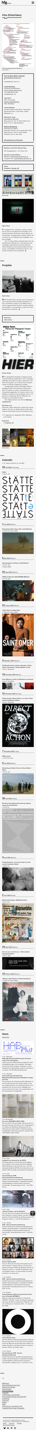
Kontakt (4, 1423)
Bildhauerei (5, 1383)
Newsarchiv (5, 1037)
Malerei (4, 1402)
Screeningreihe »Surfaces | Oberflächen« (15, 563)
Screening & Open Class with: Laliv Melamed (17, 529)
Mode (4, 1404)
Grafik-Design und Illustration (11, 1395)
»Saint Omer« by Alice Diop (11, 610)
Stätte (4, 472)
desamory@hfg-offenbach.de (13, 90)
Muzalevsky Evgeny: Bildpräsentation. (14, 900)
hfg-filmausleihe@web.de (11, 102)
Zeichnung (5, 1400)
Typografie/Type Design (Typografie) (13, 1408)
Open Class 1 (8, 319)
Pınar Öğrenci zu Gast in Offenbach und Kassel (17, 679)
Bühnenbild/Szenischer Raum (11, 1385)
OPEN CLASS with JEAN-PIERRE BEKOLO (15, 577)
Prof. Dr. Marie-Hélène (14, 76)
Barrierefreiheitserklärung (9, 1425)
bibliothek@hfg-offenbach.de (19, 156)
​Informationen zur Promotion (13, 140)
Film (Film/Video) (7, 1391)
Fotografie (5, 1393)
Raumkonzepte (6, 1389)
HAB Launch (6, 756)
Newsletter (19, 1423)
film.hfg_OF (15, 168)
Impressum (11, 1423)
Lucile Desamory (9, 86)
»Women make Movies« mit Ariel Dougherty (16, 978)
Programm (8, 422)
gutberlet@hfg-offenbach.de (12, 78)
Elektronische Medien (8, 1387)
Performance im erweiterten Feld (12, 1406)
